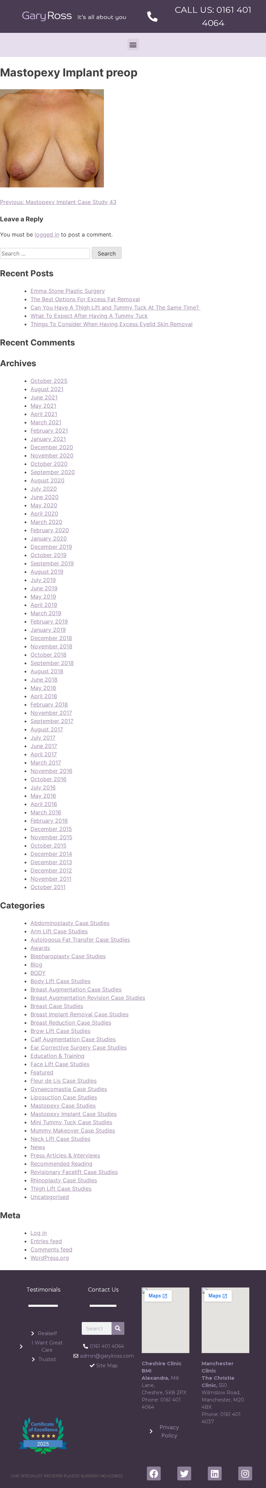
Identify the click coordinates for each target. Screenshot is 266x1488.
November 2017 (51, 712)
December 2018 (51, 638)
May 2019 (43, 596)
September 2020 (52, 472)
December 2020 (51, 447)
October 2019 (48, 555)
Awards (40, 947)
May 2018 (43, 687)
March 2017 (45, 762)
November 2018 (51, 646)
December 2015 (51, 828)
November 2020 (51, 455)
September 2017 (51, 721)
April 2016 (43, 804)
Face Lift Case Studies (59, 1064)
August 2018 (46, 671)
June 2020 (44, 496)
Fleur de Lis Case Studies (63, 1080)
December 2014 (51, 853)
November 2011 (50, 878)
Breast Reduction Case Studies (70, 1022)
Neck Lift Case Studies (60, 1138)
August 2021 (46, 389)
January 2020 (48, 538)
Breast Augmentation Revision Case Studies (87, 997)
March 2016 (45, 812)
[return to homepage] (74, 16)
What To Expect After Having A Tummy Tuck (89, 315)
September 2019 (52, 563)
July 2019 (43, 579)
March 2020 (46, 521)
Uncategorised (49, 1196)
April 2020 (44, 513)
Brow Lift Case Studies (60, 1030)
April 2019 (43, 604)
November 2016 (51, 770)
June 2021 (43, 397)
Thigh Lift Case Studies (60, 1188)
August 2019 (46, 571)
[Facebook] (154, 1473)
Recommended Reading (61, 1163)
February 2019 (49, 621)
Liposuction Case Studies (63, 1097)
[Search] (118, 1328)
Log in (38, 1232)
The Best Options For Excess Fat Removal (85, 299)
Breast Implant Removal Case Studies (79, 1014)
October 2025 (49, 380)
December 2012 (51, 870)
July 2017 (42, 737)
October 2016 (48, 779)
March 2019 (45, 613)
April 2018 (43, 696)
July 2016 (43, 787)
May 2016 (43, 795)
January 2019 (48, 629)
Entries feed (46, 1241)
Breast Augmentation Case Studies (76, 989)
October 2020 (49, 463)
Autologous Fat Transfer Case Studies (80, 939)
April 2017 (43, 754)
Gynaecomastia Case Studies (68, 1088)
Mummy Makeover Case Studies (72, 1130)
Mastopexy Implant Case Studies (73, 1113)
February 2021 (49, 430)
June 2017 (43, 745)
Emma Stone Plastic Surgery (67, 290)
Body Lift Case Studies (60, 981)
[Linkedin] (215, 1473)
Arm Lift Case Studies (59, 931)
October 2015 (48, 845)
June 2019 (43, 588)
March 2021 (45, 422)
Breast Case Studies (56, 1005)
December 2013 (51, 862)
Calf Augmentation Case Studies (73, 1039)
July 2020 (43, 488)
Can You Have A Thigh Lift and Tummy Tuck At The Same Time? (115, 307)
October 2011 (47, 887)
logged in (47, 234)
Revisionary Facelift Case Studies (74, 1171)
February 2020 (49, 530)
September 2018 (52, 662)
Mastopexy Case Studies (63, 1105)
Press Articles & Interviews (65, 1155)
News (37, 1147)
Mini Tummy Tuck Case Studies (71, 1122)
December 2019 (51, 546)
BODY (38, 972)
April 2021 (43, 413)
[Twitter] (184, 1473)
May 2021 (43, 405)
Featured (41, 1072)
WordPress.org (49, 1257)
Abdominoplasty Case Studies (69, 922)
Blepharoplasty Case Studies (68, 956)
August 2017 (46, 729)
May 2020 (43, 505)
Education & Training (57, 1055)
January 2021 (48, 438)
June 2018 (43, 679)
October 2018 (48, 654)
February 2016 (49, 820)
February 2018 (49, 704)
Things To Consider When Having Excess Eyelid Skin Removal (111, 324)
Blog (36, 964)
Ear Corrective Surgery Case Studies (78, 1047)
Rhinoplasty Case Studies (63, 1180)
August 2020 (47, 480)
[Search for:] (46, 253)
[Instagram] (245, 1473)
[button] (133, 44)
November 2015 (51, 837)
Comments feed (51, 1249)
